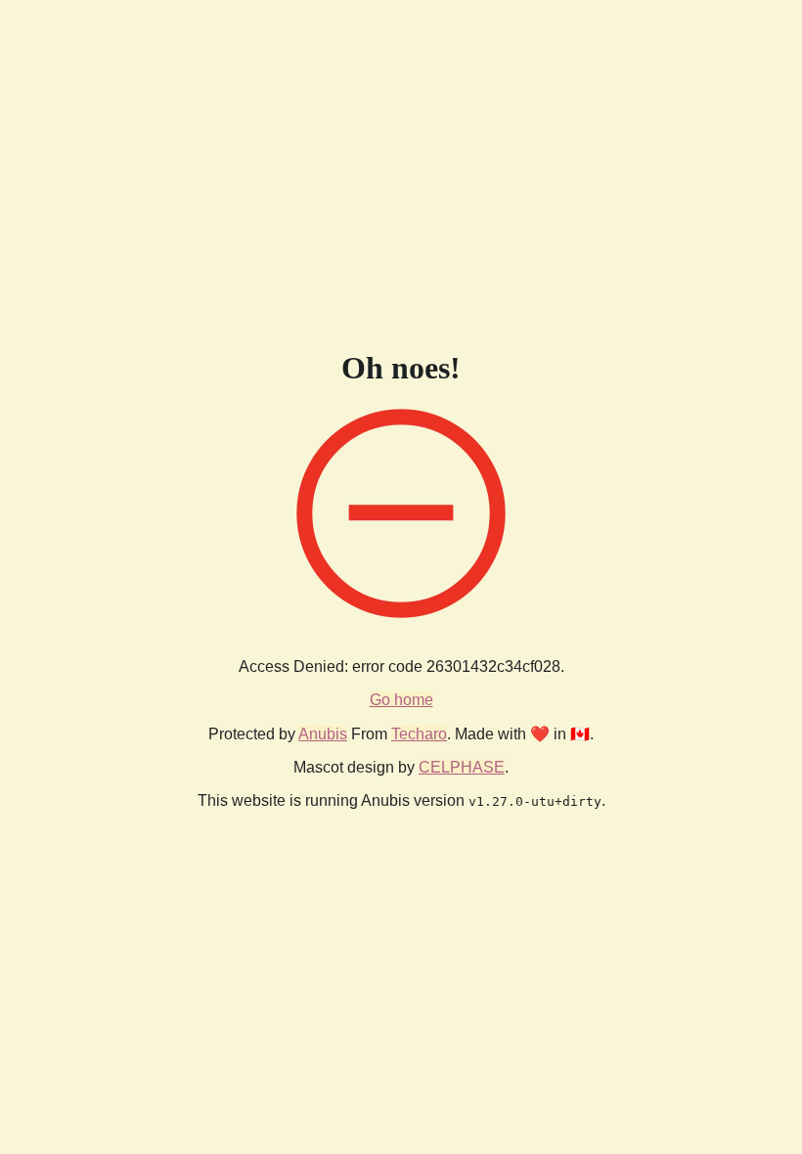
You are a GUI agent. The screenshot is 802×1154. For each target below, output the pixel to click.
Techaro (419, 734)
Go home (401, 699)
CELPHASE (462, 767)
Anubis (322, 734)
